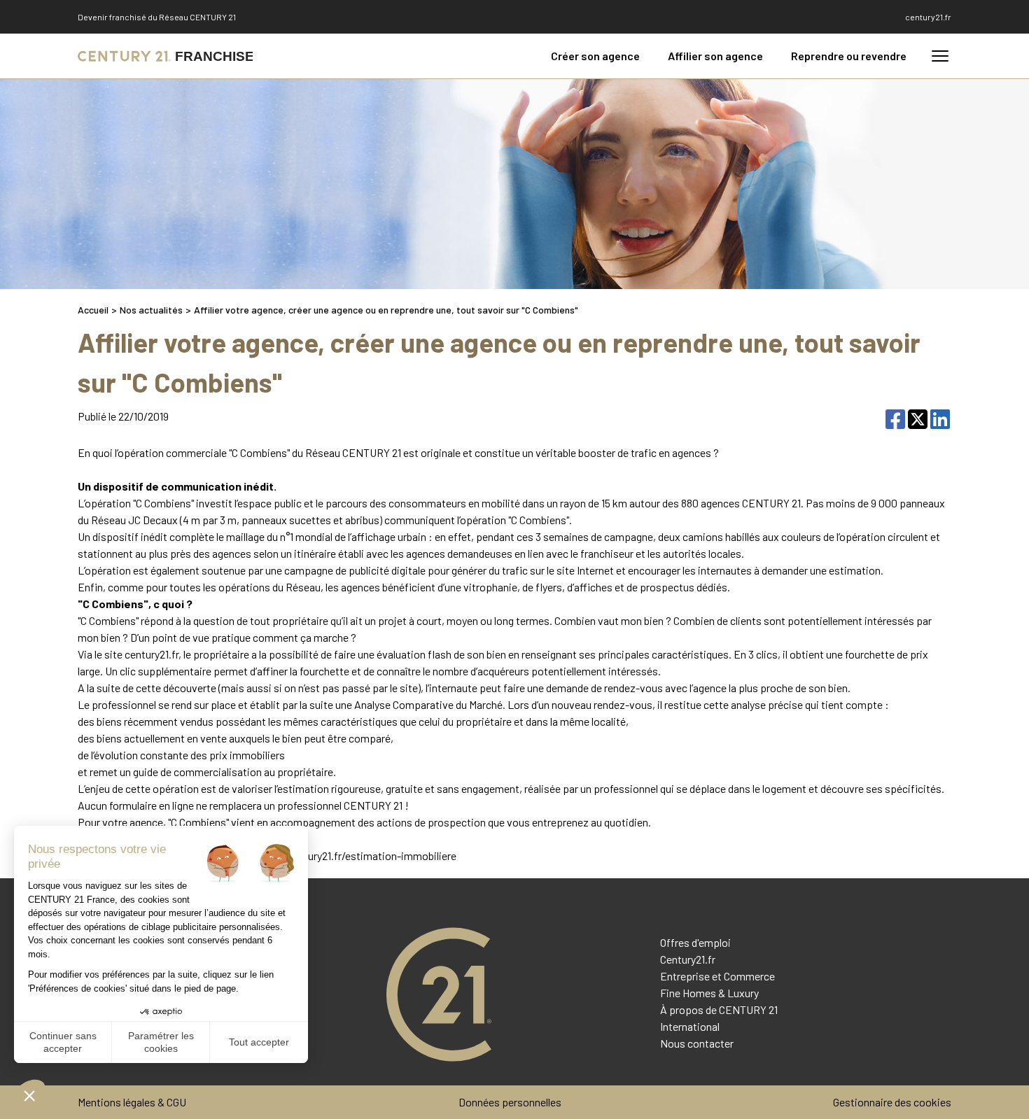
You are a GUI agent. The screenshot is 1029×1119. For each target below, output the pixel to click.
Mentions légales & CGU (132, 1102)
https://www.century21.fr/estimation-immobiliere (338, 855)
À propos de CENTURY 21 (719, 1009)
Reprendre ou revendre (848, 55)
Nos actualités (151, 310)
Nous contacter (697, 1043)
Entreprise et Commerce (717, 976)
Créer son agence (595, 55)
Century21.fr (687, 959)
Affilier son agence (715, 55)
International (690, 1026)
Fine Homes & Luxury (709, 992)
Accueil (93, 310)
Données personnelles (509, 1102)
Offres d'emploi (695, 942)
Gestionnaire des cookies (892, 1102)
